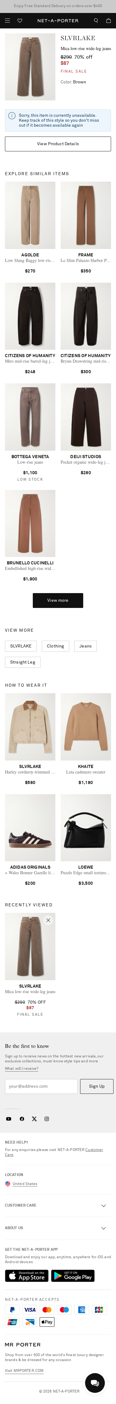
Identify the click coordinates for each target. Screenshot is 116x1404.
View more (57, 600)
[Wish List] (20, 21)
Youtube (8, 1118)
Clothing (55, 646)
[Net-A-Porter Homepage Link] (58, 20)
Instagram (46, 1118)
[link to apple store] (27, 1276)
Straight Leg (22, 662)
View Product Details (58, 144)
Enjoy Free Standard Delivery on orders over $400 (58, 6)
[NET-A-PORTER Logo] (23, 1344)
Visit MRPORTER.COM (24, 1371)
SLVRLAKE (78, 38)
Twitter (34, 1118)
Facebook (21, 1118)
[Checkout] (106, 20)
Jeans (85, 646)
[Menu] (7, 20)
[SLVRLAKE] (30, 66)
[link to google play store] (73, 1276)
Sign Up (97, 1086)
